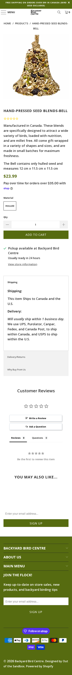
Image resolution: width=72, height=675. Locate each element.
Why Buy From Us (16, 369)
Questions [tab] (37, 437)
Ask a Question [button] (37, 426)
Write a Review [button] (37, 418)
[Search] (59, 12)
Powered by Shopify (39, 666)
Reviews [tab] (15, 437)
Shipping (12, 282)
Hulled (9, 205)
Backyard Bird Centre (29, 661)
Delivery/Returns (16, 357)
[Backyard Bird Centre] (36, 12)
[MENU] (2, 12)
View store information (22, 264)
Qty (5, 217)
